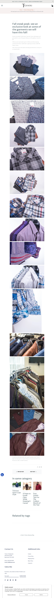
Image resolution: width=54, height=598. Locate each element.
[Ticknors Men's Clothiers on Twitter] (7, 580)
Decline (41, 594)
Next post (32, 471)
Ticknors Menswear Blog (28, 10)
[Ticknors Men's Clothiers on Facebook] (5, 580)
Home (21, 10)
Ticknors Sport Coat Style (16, 493)
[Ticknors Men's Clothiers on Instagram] (13, 580)
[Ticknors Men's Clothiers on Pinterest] (10, 580)
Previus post (21, 471)
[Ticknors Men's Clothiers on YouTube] (15, 580)
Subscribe (23, 576)
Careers (29, 554)
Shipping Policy (31, 558)
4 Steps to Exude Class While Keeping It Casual (27, 498)
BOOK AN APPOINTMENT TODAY (35, 1)
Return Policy (30, 561)
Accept (26, 594)
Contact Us (30, 563)
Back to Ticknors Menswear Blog (27, 535)
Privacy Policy (20, 591)
